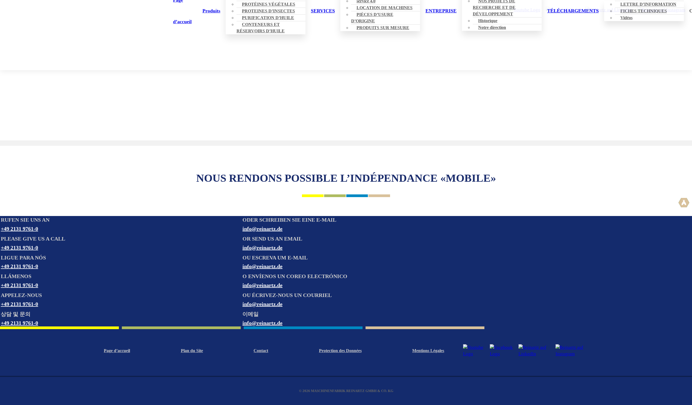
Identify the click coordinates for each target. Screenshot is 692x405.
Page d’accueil (117, 350)
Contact (261, 350)
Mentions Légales (428, 350)
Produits (211, 11)
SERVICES (323, 11)
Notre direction (492, 27)
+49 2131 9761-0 (19, 229)
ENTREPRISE (441, 11)
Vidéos (626, 17)
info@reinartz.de (262, 229)
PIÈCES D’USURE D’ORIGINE (372, 17)
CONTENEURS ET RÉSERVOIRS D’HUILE (261, 27)
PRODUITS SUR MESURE (383, 27)
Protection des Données (340, 350)
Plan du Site (192, 350)
